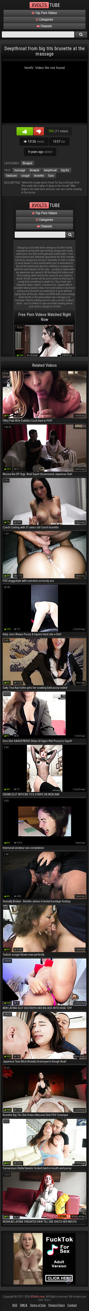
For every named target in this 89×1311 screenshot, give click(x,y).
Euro (51, 175)
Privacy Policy (56, 1305)
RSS (14, 1305)
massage (19, 170)
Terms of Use (38, 1305)
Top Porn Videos (45, 13)
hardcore (11, 175)
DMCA (23, 1305)
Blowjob (27, 163)
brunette (39, 175)
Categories (45, 19)
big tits (65, 170)
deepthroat (50, 170)
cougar (25, 175)
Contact (72, 1305)
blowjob (34, 170)
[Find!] (81, 34)
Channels (46, 26)
